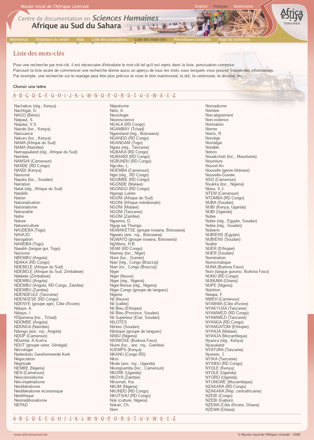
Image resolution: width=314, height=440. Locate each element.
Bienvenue (19, 39)
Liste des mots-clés (151, 39)
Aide (80, 39)
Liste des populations (109, 39)
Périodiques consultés (192, 39)
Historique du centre (52, 39)
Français (220, 6)
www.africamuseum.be (31, 434)
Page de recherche (234, 39)
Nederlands (243, 6)
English (201, 6)
